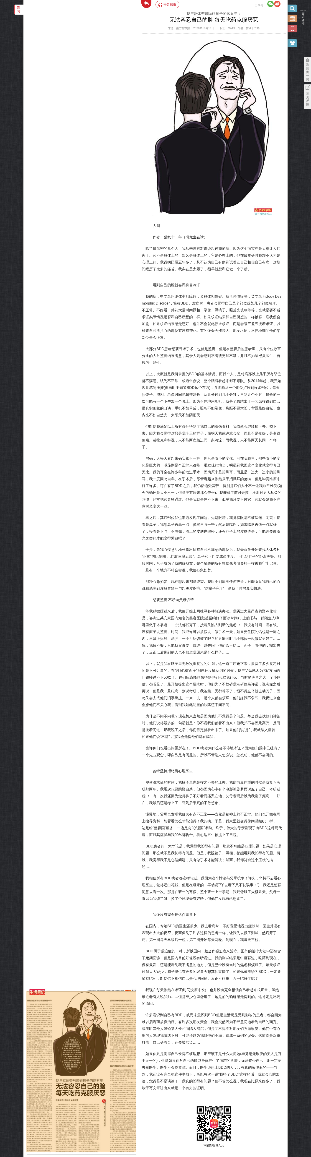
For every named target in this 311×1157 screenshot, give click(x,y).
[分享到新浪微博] (277, 3)
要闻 (18, 9)
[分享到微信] (270, 3)
